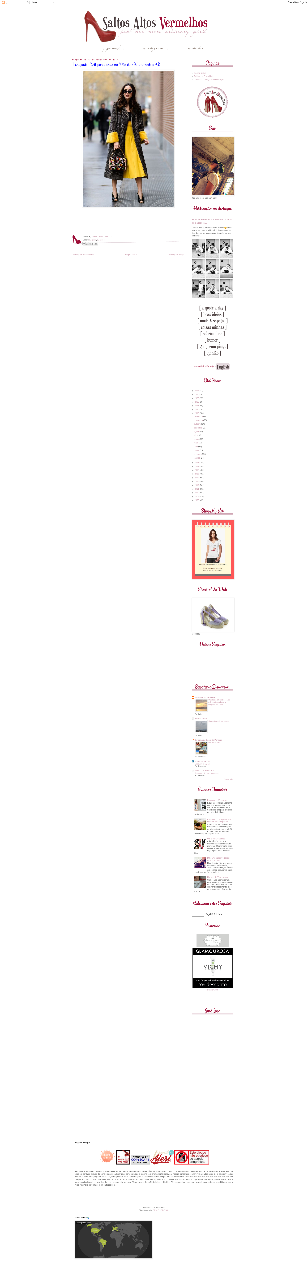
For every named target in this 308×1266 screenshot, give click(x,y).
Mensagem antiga (176, 255)
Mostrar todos (228, 779)
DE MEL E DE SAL (161, 1210)
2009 (197, 496)
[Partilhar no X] (90, 243)
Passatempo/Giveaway (217, 800)
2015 (197, 474)
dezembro (198, 416)
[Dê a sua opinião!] (87, 243)
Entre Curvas (201, 719)
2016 (197, 470)
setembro (198, 428)
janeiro (197, 458)
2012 (197, 485)
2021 (197, 406)
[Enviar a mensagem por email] (84, 243)
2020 (197, 409)
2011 (197, 489)
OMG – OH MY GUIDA (205, 771)
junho (196, 439)
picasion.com (212, 990)
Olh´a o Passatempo (216, 839)
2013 (197, 481)
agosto (197, 431)
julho (196, 435)
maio (196, 443)
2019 (197, 413)
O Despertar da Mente (205, 697)
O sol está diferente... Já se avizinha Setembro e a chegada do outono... (219, 702)
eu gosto (92, 240)
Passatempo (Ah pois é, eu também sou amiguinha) (219, 820)
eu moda (101, 240)
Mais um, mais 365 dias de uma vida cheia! (219, 859)
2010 (197, 493)
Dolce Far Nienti (214, 742)
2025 (197, 394)
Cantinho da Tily (202, 761)
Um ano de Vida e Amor (217, 877)
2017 (197, 466)
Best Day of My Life (202, 764)
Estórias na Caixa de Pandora (208, 740)
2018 (197, 462)
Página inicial (131, 255)
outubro (197, 424)
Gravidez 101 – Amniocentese (206, 773)
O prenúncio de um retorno (218, 721)
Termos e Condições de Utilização (209, 79)
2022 (197, 402)
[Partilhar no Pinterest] (96, 243)
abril (196, 447)
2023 (197, 398)
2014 (197, 478)
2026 (197, 391)
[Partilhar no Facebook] (93, 243)
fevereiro (198, 454)
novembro (198, 420)
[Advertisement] (154, 1196)
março (197, 450)
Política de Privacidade (204, 76)
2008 (197, 500)
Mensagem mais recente (83, 255)
